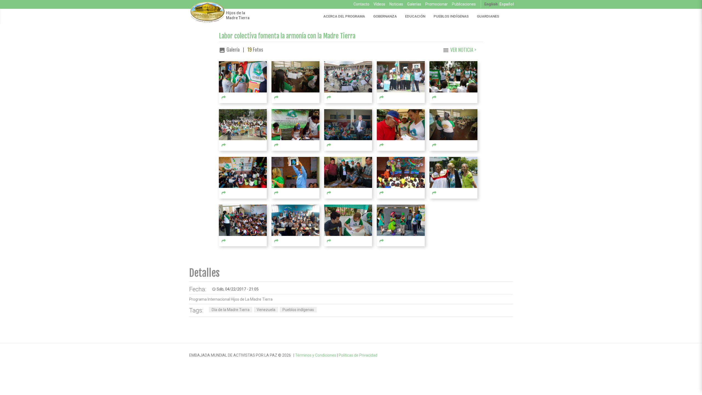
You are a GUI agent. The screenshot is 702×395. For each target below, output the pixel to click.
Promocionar (436, 4)
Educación (415, 16)
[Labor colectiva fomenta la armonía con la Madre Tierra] (243, 76)
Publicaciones (464, 4)
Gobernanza (385, 16)
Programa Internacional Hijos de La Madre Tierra (231, 299)
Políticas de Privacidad (358, 355)
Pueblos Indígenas (451, 16)
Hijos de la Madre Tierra (238, 15)
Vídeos (379, 4)
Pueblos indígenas (298, 309)
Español (506, 4)
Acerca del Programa (344, 16)
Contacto (361, 4)
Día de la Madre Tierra (231, 309)
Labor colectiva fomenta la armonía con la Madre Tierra (287, 36)
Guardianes (488, 16)
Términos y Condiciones (315, 355)
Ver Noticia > (463, 49)
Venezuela (266, 309)
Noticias (396, 4)
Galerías (414, 4)
